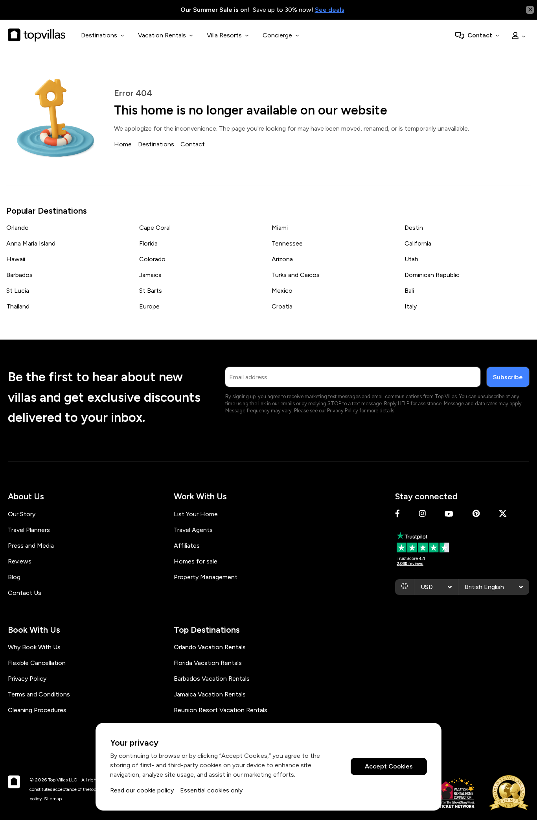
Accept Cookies (389, 766)
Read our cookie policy (142, 790)
